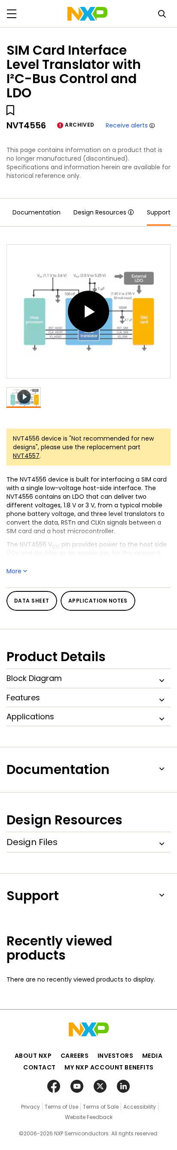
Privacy (30, 1106)
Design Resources (99, 212)
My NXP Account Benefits (109, 1067)
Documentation (36, 212)
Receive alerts (127, 125)
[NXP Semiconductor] (87, 13)
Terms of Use (61, 1106)
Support (159, 212)
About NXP (33, 1055)
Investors (116, 1055)
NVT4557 (26, 455)
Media (152, 1055)
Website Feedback (89, 1117)
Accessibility (139, 1106)
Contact (39, 1067)
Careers (75, 1055)
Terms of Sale (101, 1106)
